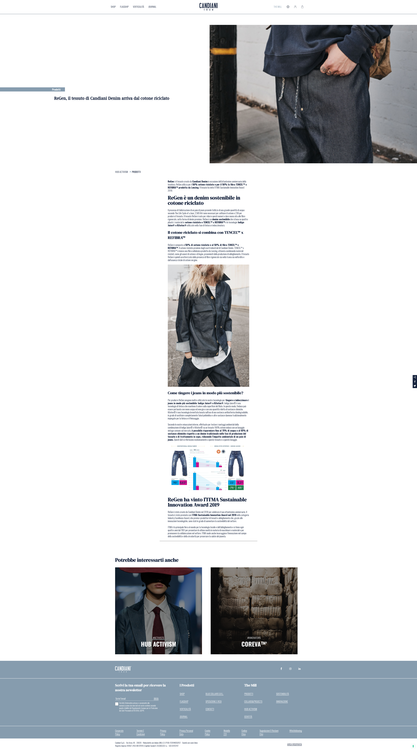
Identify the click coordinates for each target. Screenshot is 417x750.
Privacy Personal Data (186, 732)
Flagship (124, 6)
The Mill (278, 6)
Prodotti (248, 693)
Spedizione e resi (214, 701)
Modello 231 (227, 732)
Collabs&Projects (253, 701)
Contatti (210, 709)
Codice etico (244, 732)
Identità (248, 716)
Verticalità (138, 6)
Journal (152, 6)
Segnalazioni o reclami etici (269, 732)
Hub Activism (250, 709)
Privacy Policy (163, 732)
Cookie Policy (207, 732)
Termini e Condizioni (141, 732)
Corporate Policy (119, 732)
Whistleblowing (295, 730)
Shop (113, 6)
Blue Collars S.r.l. (214, 693)
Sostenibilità (282, 693)
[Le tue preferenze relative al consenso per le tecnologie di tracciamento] (413, 746)
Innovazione (282, 701)
